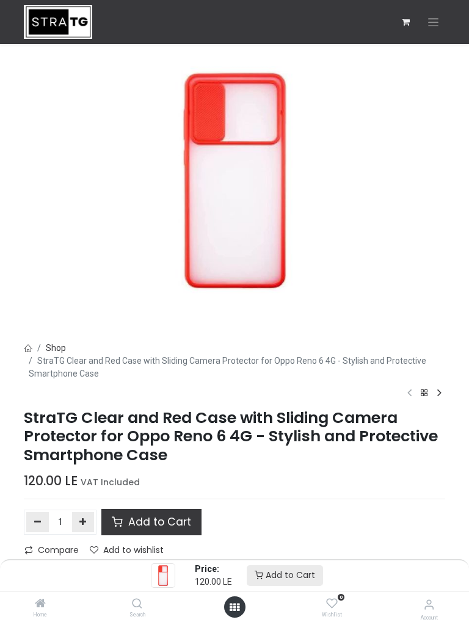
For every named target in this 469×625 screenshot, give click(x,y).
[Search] (137, 604)
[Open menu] (234, 607)
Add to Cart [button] (158, 522)
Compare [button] (58, 550)
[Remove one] (37, 522)
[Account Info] (429, 605)
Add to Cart (289, 575)
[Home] (40, 604)
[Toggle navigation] (433, 22)
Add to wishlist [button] (133, 550)
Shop (56, 348)
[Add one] (83, 522)
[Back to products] (424, 393)
